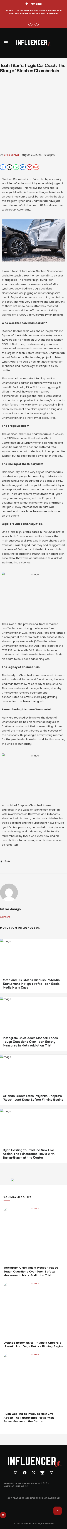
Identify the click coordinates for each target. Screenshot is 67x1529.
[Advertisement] (33, 117)
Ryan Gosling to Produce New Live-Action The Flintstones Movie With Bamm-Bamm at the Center (29, 1153)
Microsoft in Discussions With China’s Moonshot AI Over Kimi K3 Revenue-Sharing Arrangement (34, 12)
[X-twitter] (33, 1473)
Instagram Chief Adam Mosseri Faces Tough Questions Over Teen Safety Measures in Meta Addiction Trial (30, 1041)
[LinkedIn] (23, 167)
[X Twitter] (9, 167)
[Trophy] (42, 1473)
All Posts (5, 917)
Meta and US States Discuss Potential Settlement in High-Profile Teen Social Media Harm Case (32, 983)
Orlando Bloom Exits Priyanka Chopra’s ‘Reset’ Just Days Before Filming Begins (33, 1097)
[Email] (36, 167)
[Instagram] (16, 1473)
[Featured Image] (33, 1236)
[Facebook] (3, 167)
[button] (6, 42)
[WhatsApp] (16, 167)
